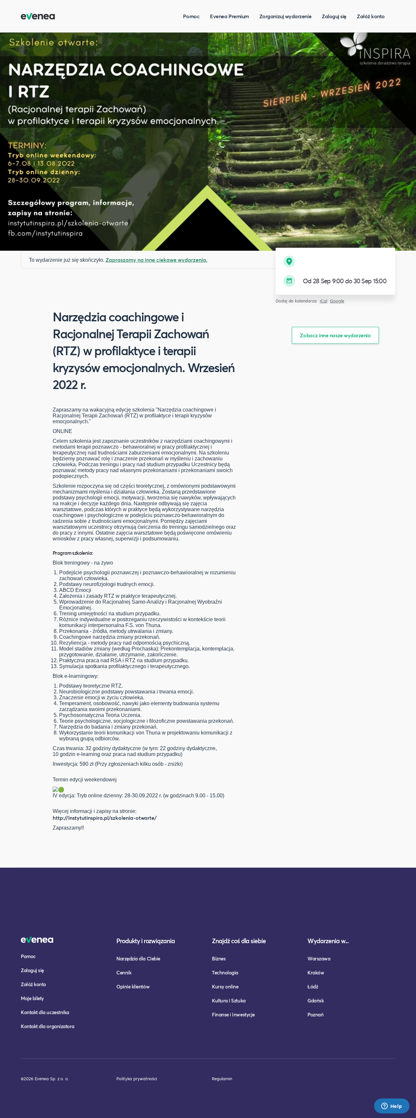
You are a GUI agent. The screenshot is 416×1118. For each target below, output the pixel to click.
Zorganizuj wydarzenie (285, 16)
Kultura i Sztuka (229, 1000)
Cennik (123, 972)
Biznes (219, 958)
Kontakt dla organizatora (47, 1026)
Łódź (312, 986)
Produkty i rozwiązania (145, 941)
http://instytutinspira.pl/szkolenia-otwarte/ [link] (105, 817)
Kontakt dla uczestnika (45, 1012)
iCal (323, 301)
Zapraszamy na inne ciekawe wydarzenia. (156, 259)
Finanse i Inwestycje (233, 1014)
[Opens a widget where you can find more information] (392, 1106)
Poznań (315, 1014)
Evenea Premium (229, 16)
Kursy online (225, 986)
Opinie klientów (133, 986)
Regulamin (222, 1079)
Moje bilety (32, 998)
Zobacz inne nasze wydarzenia (335, 335)
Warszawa (318, 958)
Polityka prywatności (136, 1079)
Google (337, 301)
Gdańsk (315, 1000)
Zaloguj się (334, 16)
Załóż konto (371, 16)
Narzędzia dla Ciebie (138, 958)
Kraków (315, 972)
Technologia (225, 972)
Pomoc (191, 16)
